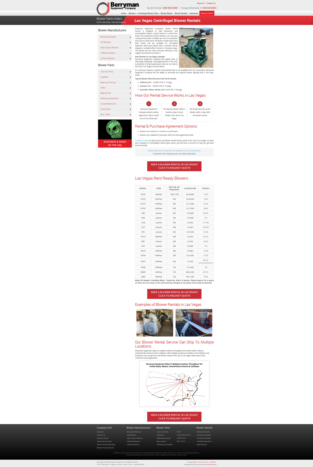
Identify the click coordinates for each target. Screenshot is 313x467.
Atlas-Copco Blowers (109, 47)
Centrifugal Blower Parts (148, 13)
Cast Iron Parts (107, 71)
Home (123, 13)
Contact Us (211, 3)
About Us (200, 3)
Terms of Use (203, 462)
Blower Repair (166, 13)
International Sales (104, 441)
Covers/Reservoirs (108, 103)
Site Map (213, 462)
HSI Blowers (106, 42)
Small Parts (106, 109)
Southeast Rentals (204, 438)
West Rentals (202, 444)
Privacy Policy (192, 462)
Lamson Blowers (108, 58)
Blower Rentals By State (106, 444)
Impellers (104, 77)
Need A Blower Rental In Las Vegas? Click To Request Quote (174, 166)
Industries (194, 13)
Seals (103, 87)
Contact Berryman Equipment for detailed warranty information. (174, 150)
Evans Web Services (209, 464)
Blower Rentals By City (105, 448)
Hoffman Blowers (108, 53)
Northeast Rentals (204, 435)
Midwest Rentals (203, 432)
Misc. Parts (105, 114)
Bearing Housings (108, 82)
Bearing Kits (106, 93)
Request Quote (207, 13)
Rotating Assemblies (109, 98)
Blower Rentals (181, 13)
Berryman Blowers (108, 36)
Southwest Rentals (204, 441)
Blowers (132, 13)
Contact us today (142, 140)
